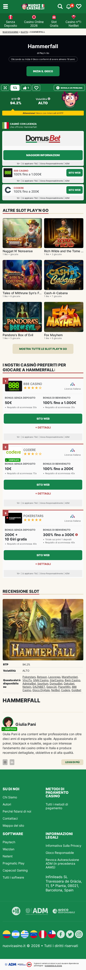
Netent (8, 856)
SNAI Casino (41, 680)
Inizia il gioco (43, 71)
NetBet (55, 690)
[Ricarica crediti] (15, 88)
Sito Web (74, 172)
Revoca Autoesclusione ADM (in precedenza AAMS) (62, 863)
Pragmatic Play (13, 863)
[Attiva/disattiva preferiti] (78, 7)
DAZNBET (39, 686)
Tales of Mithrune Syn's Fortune (25, 293)
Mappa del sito (13, 825)
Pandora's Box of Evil (18, 335)
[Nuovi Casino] (33, 6)
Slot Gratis (54, 23)
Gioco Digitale (41, 690)
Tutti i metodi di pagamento (57, 806)
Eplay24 (52, 686)
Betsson (42, 676)
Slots (24, 32)
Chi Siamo (10, 797)
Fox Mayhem (53, 335)
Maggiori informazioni (43, 155)
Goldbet (76, 690)
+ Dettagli (43, 427)
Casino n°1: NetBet (73, 23)
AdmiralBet (29, 683)
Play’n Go (44, 53)
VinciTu (27, 680)
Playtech (9, 842)
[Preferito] (36, 88)
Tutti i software (13, 877)
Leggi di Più (72, 762)
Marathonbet (70, 676)
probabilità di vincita (53, 965)
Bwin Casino (72, 680)
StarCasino (57, 680)
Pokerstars (29, 676)
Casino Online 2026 (34, 23)
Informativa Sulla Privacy (63, 845)
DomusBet (56, 683)
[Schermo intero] (5, 88)
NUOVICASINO (11, 32)
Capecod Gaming (15, 870)
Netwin (26, 686)
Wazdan (8, 849)
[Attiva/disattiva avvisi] (60, 7)
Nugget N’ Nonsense (18, 251)
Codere (65, 690)
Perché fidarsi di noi (17, 811)
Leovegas (54, 676)
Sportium (42, 683)
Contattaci (10, 818)
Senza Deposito (10, 23)
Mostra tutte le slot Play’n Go (43, 348)
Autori (7, 804)
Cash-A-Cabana (56, 293)
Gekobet (69, 683)
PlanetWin (64, 686)
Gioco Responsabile (60, 852)
